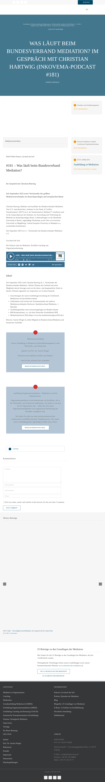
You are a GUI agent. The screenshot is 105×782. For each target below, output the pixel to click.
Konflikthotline (27, 24)
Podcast (72, 25)
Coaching (6, 696)
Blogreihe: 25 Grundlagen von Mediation (69, 704)
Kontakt (6, 751)
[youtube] (25, 2)
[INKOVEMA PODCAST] (87, 145)
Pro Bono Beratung (10, 731)
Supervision (7, 723)
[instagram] (21, 2)
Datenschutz (7, 759)
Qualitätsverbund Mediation (67, 24)
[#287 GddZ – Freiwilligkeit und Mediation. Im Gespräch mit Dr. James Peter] (52, 530)
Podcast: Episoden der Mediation (66, 696)
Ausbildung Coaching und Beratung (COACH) (20, 711)
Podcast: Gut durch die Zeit (64, 692)
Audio (37, 25)
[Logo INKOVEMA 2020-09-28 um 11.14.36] (15, 6)
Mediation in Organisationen (13, 692)
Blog (56, 700)
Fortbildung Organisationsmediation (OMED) (20, 708)
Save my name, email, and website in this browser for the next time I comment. (35, 502)
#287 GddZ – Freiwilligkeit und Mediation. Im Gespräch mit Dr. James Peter (28, 631)
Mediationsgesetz (47, 24)
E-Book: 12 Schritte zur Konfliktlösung (68, 708)
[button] (85, 2)
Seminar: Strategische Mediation (15, 719)
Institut (5, 739)
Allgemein (33, 25)
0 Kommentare (13, 633)
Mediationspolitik (56, 24)
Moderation (7, 700)
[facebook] (17, 2)
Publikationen (59, 715)
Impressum (7, 755)
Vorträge (6, 727)
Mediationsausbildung (36, 24)
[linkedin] (14, 2)
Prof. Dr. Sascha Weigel (12, 743)
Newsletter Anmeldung (62, 711)
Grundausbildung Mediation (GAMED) (18, 704)
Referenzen (7, 747)
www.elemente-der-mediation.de (71, 666)
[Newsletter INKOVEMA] (87, 107)
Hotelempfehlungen (10, 762)
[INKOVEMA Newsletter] (87, 164)
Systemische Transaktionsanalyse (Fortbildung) (20, 715)
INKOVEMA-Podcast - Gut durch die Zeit (50, 25)
